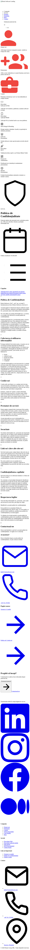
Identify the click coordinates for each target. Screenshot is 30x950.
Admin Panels (7, 847)
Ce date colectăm (12, 291)
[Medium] (15, 820)
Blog (5, 17)
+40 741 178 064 (8, 917)
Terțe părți (5, 294)
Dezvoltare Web (8, 841)
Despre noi (7, 827)
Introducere (4, 291)
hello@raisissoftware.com (11, 890)
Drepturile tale (17, 293)
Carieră (6, 830)
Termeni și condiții (9, 854)
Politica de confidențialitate (11, 855)
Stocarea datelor (8, 293)
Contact (6, 19)
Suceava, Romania (9, 945)
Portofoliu (6, 16)
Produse (6, 14)
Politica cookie (8, 857)
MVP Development (9, 846)
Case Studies (7, 833)
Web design (7, 844)
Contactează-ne (16, 691)
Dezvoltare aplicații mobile (11, 843)
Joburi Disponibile (9, 831)
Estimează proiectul (6, 681)
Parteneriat (7, 828)
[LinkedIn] (15, 732)
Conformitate (12, 294)
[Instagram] (15, 761)
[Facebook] (15, 791)
